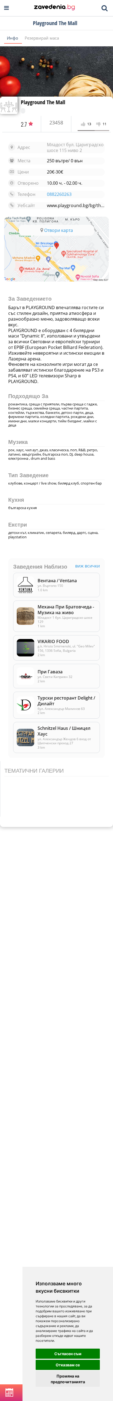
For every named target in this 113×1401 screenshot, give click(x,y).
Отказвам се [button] (68, 1365)
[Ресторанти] (54, 7)
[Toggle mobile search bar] (104, 8)
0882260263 (59, 194)
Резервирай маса (42, 38)
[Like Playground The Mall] (84, 124)
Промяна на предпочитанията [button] (68, 1379)
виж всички (87, 566)
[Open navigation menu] (6, 8)
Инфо (13, 38)
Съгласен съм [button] (67, 1353)
